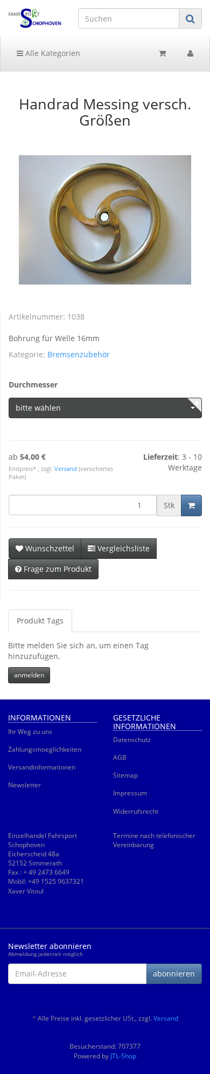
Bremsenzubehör (78, 354)
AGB (120, 757)
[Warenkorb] (162, 53)
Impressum (130, 793)
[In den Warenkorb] (191, 505)
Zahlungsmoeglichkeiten (44, 749)
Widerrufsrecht (135, 811)
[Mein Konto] (190, 53)
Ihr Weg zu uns (30, 731)
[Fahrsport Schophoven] (35, 18)
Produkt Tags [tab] (40, 620)
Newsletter (24, 784)
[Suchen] (190, 18)
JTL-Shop (123, 1056)
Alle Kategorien (51, 53)
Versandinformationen (41, 767)
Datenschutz (132, 739)
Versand (66, 469)
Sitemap (125, 775)
